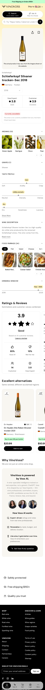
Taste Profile (8, 174)
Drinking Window (10, 281)
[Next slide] (41, 155)
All (5, 249)
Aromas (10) (7, 131)
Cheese (31, 249)
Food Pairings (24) (10, 243)
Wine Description (10, 222)
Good (12, 104)
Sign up (36, 671)
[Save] (38, 32)
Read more (6, 237)
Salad (21, 249)
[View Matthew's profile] (22, 504)
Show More (6, 215)
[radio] (12, 14)
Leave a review (21, 338)
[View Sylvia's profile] (32, 504)
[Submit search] (40, 21)
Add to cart (18, 448)
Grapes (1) (6, 162)
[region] (22, 249)
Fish (12, 249)
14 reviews (32, 104)
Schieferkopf (7, 72)
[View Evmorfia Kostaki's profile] (12, 504)
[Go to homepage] (11, 7)
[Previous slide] (37, 155)
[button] (22, 22)
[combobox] (12, 90)
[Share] (32, 32)
